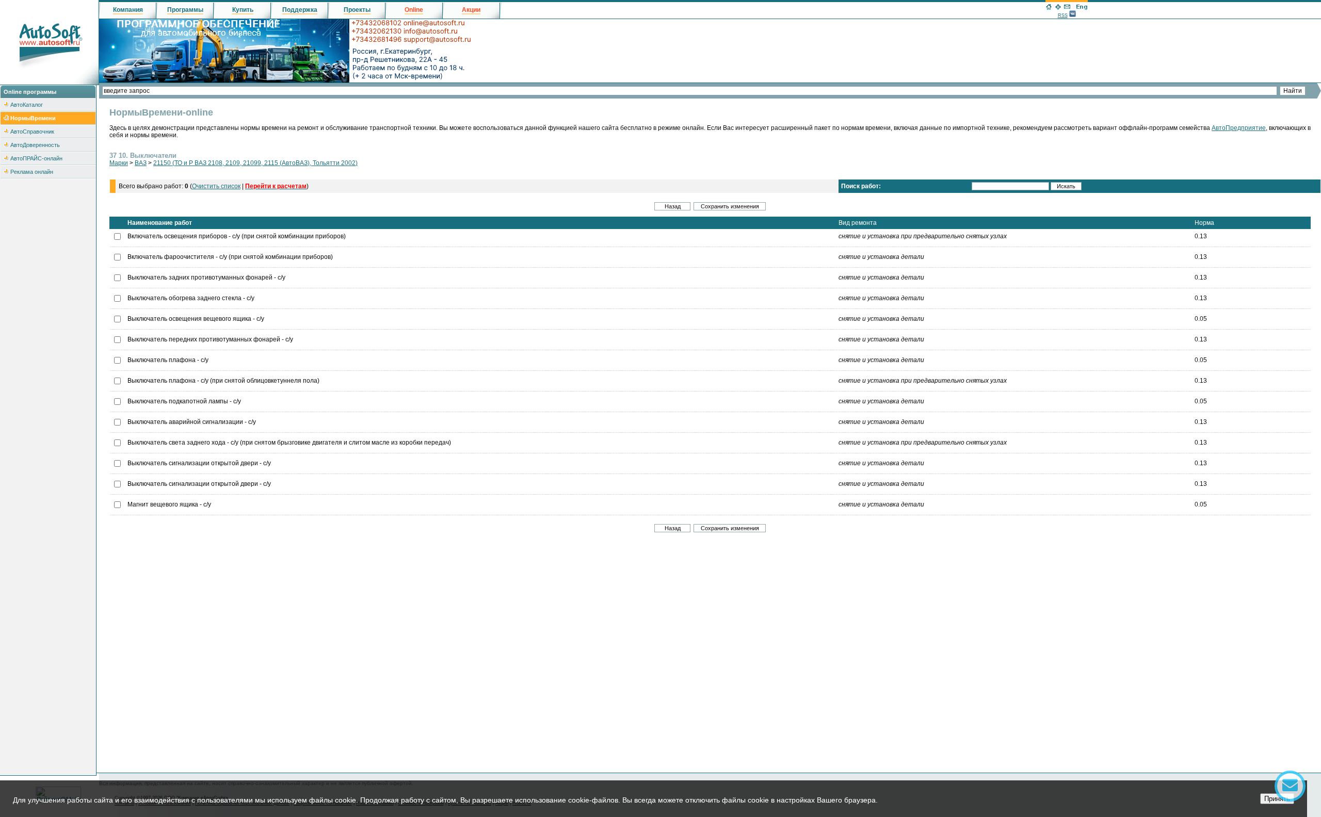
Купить (242, 9)
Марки (118, 163)
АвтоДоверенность (35, 145)
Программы (185, 9)
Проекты (357, 9)
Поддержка (299, 9)
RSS (1063, 15)
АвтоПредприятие (1239, 128)
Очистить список (216, 186)
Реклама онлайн (31, 172)
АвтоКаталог (26, 105)
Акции (471, 9)
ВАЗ (141, 163)
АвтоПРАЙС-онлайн (36, 158)
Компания (128, 9)
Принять (1277, 799)
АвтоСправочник (32, 131)
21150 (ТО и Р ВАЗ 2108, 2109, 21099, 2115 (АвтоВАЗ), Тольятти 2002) (255, 163)
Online (414, 9)
